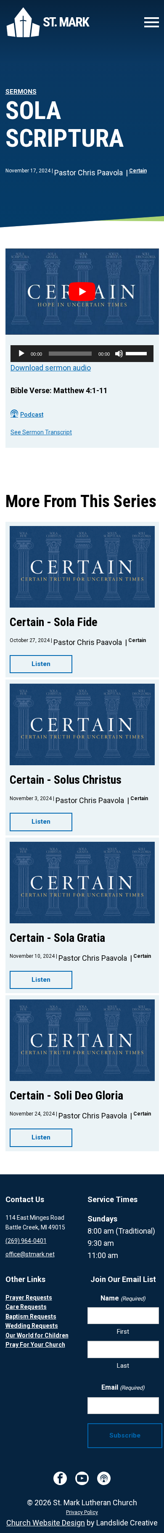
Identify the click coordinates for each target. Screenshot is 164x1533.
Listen (41, 664)
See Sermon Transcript (41, 432)
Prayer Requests (28, 1297)
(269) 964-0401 (26, 1240)
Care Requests (26, 1306)
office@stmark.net (30, 1254)
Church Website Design (45, 1522)
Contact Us (24, 1199)
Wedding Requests (31, 1325)
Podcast (31, 414)
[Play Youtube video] (82, 291)
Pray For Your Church (35, 1344)
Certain (138, 171)
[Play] (21, 353)
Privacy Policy (82, 1512)
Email (122, 1387)
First (123, 1331)
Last (123, 1365)
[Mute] (119, 353)
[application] (82, 353)
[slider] (137, 352)
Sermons (21, 91)
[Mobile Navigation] (149, 22)
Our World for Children (37, 1335)
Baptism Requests (30, 1316)
